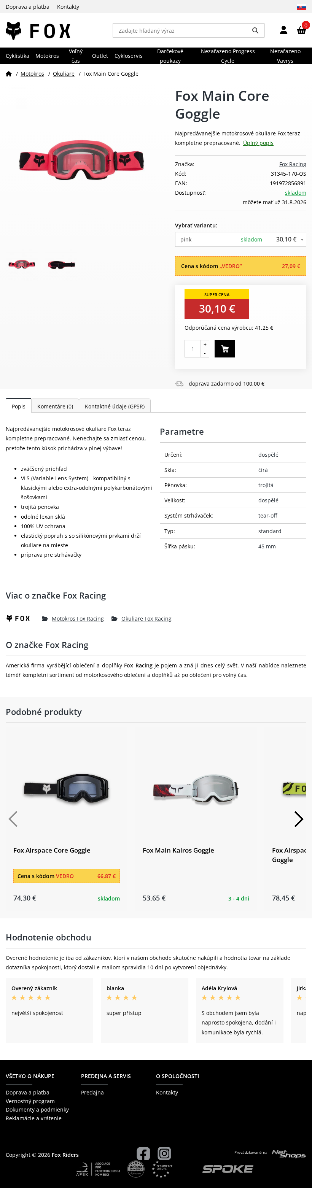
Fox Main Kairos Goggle (178, 850)
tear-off (267, 515)
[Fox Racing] (24, 618)
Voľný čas (76, 56)
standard (270, 531)
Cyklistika (17, 55)
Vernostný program (30, 1101)
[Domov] (9, 73)
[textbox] (240, 239)
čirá (263, 469)
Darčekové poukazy (170, 56)
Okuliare (64, 73)
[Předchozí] (13, 819)
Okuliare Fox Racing (146, 618)
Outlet (100, 55)
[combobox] (240, 239)
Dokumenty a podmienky (37, 1109)
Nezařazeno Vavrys (285, 56)
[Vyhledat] (255, 30)
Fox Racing (292, 164)
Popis (18, 406)
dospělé (268, 454)
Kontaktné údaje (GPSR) (115, 406)
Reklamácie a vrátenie (34, 1118)
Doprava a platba (27, 6)
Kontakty (68, 6)
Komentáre (55, 406)
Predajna (92, 1092)
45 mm (267, 546)
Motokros (47, 55)
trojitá (266, 485)
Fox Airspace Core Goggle (52, 850)
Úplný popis (258, 142)
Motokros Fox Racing (78, 618)
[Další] (298, 819)
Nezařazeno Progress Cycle (228, 56)
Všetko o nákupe (30, 1076)
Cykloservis (129, 55)
